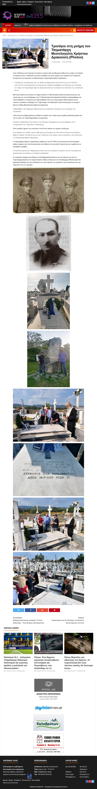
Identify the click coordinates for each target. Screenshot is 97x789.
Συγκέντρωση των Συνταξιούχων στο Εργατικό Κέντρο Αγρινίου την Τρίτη (68, 620)
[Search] (71, 30)
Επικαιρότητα (84, 774)
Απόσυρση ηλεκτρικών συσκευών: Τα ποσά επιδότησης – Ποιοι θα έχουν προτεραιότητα (28, 620)
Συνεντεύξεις (84, 777)
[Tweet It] (18, 610)
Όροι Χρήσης (48, 2)
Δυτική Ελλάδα (71, 767)
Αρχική (19, 2)
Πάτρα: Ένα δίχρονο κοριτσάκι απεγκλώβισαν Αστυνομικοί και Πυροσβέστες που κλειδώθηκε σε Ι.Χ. (46, 662)
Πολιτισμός (70, 774)
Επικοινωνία (39, 2)
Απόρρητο (30, 2)
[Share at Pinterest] (54, 610)
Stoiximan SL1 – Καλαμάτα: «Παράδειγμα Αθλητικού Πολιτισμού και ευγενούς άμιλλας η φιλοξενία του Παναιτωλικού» (17, 662)
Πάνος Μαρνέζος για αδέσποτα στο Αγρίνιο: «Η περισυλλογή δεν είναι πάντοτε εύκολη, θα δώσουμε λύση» (78, 662)
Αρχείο (24, 2)
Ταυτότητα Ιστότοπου (24, 4)
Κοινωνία (83, 772)
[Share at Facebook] (30, 610)
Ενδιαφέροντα (70, 777)
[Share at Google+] (42, 610)
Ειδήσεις (69, 772)
